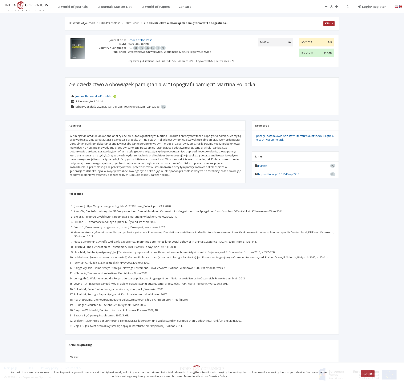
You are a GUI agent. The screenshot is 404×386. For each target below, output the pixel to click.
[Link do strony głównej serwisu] (26, 6)
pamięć (260, 136)
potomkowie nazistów (281, 136)
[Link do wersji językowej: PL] (396, 6)
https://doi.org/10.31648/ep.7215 (278, 174)
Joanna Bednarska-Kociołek (93, 96)
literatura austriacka (309, 136)
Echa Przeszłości (110, 23)
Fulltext (262, 166)
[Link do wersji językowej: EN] (400, 6)
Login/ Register (374, 6)
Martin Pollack (275, 139)
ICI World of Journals (82, 23)
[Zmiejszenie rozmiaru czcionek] (324, 6)
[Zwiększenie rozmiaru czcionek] (338, 6)
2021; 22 (132, 23)
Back (330, 23)
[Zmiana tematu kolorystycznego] (348, 6)
